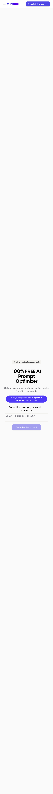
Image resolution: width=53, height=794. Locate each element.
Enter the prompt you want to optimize (26, 409)
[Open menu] (4, 3)
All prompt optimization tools (27, 362)
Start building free (36, 4)
